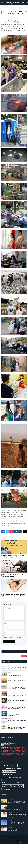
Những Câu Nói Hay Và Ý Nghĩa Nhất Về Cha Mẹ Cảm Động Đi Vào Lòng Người (17, 688)
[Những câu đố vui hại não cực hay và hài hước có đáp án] (4, 667)
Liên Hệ (23, 840)
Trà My (4, 17)
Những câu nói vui (6, 789)
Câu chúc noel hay (9, 765)
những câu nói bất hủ (12, 786)
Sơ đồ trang (18, 842)
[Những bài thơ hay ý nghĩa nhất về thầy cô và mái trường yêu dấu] (4, 707)
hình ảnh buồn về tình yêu (12, 769)
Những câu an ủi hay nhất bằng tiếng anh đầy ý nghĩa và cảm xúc (17, 701)
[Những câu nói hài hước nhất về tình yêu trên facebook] (4, 720)
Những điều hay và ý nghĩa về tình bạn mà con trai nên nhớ (16, 681)
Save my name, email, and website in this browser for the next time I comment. (13, 636)
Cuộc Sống (24, 17)
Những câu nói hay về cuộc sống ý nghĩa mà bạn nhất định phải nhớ (13, 575)
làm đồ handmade (5, 779)
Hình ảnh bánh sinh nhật (9, 771)
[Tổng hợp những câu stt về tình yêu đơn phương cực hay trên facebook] (4, 727)
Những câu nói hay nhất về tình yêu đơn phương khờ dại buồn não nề (17, 674)
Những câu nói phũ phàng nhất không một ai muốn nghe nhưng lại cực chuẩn (14, 556)
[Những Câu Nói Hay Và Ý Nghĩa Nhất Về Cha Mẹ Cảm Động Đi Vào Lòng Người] (4, 687)
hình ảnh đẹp (7, 774)
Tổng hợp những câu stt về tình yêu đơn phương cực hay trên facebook (16, 728)
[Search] (27, 2)
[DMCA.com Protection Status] (5, 745)
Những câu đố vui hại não (17, 754)
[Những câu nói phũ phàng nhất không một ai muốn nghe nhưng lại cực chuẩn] (14, 547)
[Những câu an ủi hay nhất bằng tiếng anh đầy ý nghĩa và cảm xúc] (4, 700)
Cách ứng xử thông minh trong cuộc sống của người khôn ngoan (17, 829)
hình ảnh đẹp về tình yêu (11, 777)
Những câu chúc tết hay (12, 782)
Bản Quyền (11, 842)
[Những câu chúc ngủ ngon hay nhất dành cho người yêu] (4, 713)
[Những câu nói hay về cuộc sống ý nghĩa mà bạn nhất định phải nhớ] (14, 566)
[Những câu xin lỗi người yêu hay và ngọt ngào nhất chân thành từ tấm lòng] (4, 693)
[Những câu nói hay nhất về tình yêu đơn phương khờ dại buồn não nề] (4, 674)
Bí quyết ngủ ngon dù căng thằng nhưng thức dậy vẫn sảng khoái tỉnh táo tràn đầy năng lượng (14, 595)
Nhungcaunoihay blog (9, 840)
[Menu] (2, 2)
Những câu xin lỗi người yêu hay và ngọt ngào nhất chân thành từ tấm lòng (17, 694)
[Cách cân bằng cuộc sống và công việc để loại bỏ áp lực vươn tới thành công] (4, 822)
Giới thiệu (18, 840)
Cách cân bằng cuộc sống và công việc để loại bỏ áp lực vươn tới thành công (17, 823)
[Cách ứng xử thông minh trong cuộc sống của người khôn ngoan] (4, 829)
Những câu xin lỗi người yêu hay (14, 748)
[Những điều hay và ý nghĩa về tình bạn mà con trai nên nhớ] (4, 680)
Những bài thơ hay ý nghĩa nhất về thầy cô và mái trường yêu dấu (16, 708)
